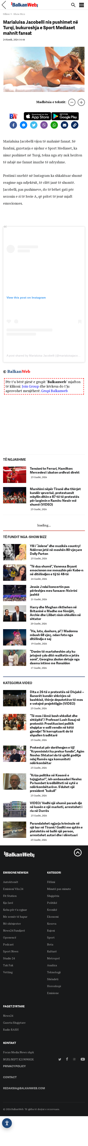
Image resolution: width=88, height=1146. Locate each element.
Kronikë (52, 910)
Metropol (53, 958)
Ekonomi (53, 917)
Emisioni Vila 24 (13, 889)
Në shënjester (12, 923)
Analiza (52, 965)
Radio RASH (11, 1029)
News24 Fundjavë (14, 930)
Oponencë (9, 937)
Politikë (52, 903)
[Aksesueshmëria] (7, 1123)
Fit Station (10, 896)
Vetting (8, 972)
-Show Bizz (18, 14)
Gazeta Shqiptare (14, 1022)
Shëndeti (52, 979)
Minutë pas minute (59, 889)
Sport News (10, 951)
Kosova (51, 923)
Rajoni (51, 930)
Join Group (30, 386)
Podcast (8, 944)
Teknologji (54, 972)
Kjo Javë (8, 903)
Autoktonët (10, 882)
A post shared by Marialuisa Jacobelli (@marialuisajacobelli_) (46, 355)
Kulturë (52, 951)
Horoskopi (54, 986)
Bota (50, 944)
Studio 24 (9, 958)
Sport (51, 937)
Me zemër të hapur (15, 917)
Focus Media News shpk (18, 1052)
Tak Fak (8, 965)
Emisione (53, 993)
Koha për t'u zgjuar (15, 910)
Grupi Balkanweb (54, 390)
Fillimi (6, 14)
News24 (8, 1016)
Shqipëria (53, 896)
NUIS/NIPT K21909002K (18, 1059)
